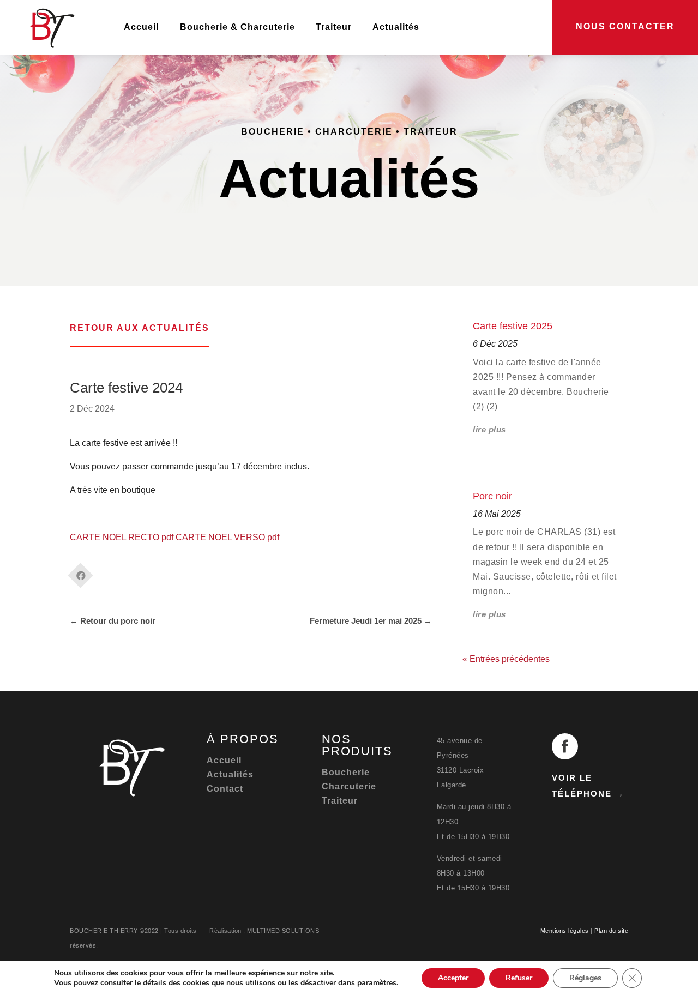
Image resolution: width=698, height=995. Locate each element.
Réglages (585, 978)
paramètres (376, 983)
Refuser (519, 978)
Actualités (395, 27)
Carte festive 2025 (512, 326)
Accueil (141, 27)
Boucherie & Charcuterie (237, 27)
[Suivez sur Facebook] (565, 746)
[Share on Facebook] (81, 572)
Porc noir (492, 496)
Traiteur (334, 27)
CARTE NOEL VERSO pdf (227, 537)
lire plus (489, 429)
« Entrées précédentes (506, 659)
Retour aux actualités (139, 328)
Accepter (453, 978)
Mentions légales (564, 930)
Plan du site (611, 930)
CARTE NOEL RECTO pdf (121, 537)
